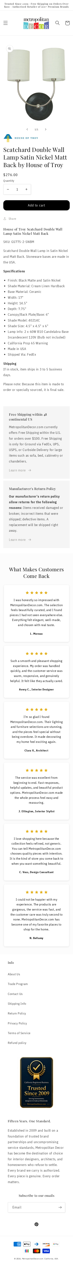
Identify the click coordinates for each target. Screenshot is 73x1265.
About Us (14, 974)
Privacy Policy (17, 1023)
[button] (6, 23)
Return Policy (17, 1013)
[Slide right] (45, 129)
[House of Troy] (36, 138)
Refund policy (17, 1043)
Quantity (8, 180)
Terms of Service (19, 1033)
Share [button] (12, 218)
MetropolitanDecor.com (32, 1258)
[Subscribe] (60, 1207)
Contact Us (15, 994)
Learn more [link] (17, 470)
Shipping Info (17, 1003)
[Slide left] (27, 129)
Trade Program (18, 984)
